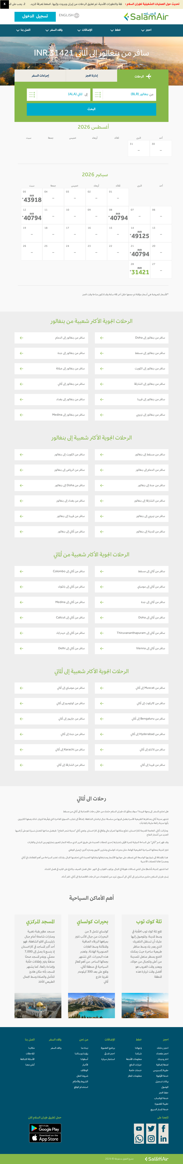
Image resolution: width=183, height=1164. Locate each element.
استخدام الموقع (81, 1087)
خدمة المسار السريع (159, 1109)
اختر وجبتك (163, 1059)
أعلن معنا (30, 1065)
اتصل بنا (25, 30)
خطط (118, 30)
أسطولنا (84, 1059)
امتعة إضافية (162, 1065)
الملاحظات (30, 1054)
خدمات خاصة (135, 1070)
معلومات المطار (135, 1076)
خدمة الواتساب (161, 1098)
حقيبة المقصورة (161, 1104)
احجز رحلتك (162, 1048)
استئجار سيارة (108, 1059)
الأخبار (85, 1065)
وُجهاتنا (138, 1048)
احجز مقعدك (162, 1054)
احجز (148, 30)
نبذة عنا (84, 1048)
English (66, 15)
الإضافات (87, 30)
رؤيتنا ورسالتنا (81, 1054)
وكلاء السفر (56, 30)
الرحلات (139, 76)
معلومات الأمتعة (134, 1059)
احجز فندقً (109, 1054)
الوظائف (84, 1070)
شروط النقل (82, 1076)
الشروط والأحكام (80, 1081)
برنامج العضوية (108, 1048)
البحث (91, 109)
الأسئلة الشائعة (27, 1059)
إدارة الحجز (91, 76)
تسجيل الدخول (35, 17)
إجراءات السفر (40, 76)
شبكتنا (138, 1054)
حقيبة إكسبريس (160, 1070)
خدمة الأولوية (162, 1076)
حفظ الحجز (163, 1093)
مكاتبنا (31, 1048)
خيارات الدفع (135, 1065)
